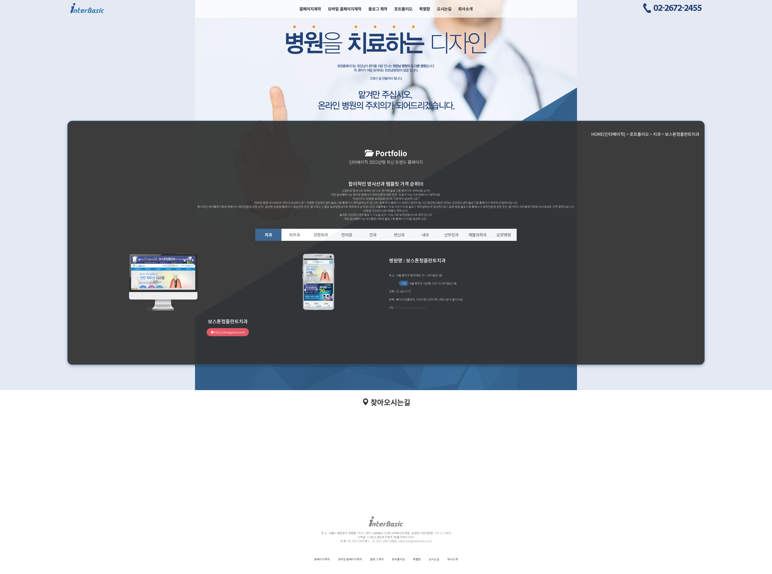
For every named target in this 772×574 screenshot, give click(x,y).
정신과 (399, 235)
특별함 (424, 9)
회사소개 (465, 9)
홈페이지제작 (310, 9)
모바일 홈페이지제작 (344, 9)
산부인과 (451, 235)
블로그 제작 (377, 9)
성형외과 (320, 235)
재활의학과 (477, 235)
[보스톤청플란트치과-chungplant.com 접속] (163, 272)
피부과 (294, 235)
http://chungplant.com (229, 332)
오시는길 (444, 9)
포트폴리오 (403, 9)
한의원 (346, 235)
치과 (268, 235)
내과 (425, 235)
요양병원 (503, 235)
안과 (373, 235)
